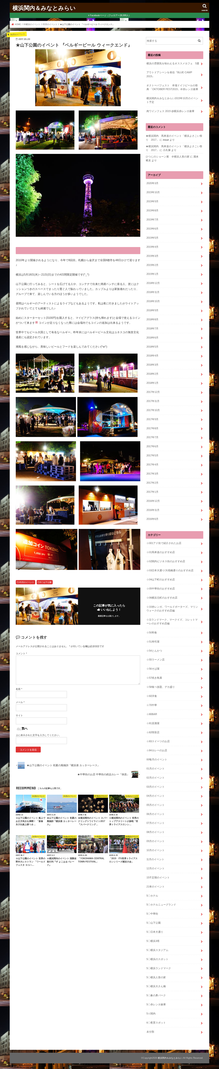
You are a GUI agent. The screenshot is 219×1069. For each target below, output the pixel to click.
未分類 (150, 1031)
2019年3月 (152, 256)
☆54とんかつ (154, 650)
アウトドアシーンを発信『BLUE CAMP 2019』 (170, 74)
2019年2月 (152, 265)
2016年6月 (152, 519)
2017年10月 (153, 410)
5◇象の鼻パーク (156, 995)
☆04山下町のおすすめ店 (160, 579)
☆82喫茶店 (152, 732)
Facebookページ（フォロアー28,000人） (110, 15)
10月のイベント (155, 850)
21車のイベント (155, 886)
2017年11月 (152, 401)
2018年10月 (153, 301)
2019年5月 (152, 237)
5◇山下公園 (45, 582)
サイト (19, 715)
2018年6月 (152, 337)
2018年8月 (152, 319)
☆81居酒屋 (152, 723)
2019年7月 (152, 219)
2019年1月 (152, 274)
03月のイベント (155, 786)
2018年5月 (152, 346)
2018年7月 (152, 328)
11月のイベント (155, 859)
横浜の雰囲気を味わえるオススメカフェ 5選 (172, 63)
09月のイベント (155, 841)
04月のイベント (155, 796)
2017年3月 (152, 473)
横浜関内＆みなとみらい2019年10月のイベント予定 (172, 100)
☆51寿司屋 (152, 641)
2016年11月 (152, 510)
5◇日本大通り (154, 932)
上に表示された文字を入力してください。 (38, 735)
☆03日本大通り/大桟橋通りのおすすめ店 (170, 570)
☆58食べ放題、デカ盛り (160, 687)
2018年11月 (152, 292)
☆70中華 (151, 705)
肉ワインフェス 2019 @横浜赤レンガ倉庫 (170, 111)
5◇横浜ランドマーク (158, 968)
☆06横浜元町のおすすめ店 (161, 597)
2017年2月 (152, 482)
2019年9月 (152, 201)
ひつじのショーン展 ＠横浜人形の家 (167, 156)
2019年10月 (153, 192)
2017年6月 (152, 446)
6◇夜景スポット (156, 1022)
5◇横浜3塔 (152, 941)
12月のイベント (155, 868)
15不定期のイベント (158, 877)
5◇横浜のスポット (157, 959)
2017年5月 (152, 455)
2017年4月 (152, 464)
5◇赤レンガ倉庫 (156, 1004)
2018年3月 (152, 364)
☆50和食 (151, 632)
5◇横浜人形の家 (156, 977)
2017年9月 (152, 419)
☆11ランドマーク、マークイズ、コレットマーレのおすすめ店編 (172, 621)
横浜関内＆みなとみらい (44, 7)
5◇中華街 (152, 913)
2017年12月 (153, 392)
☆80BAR (151, 714)
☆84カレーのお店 (156, 750)
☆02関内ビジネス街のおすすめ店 (165, 561)
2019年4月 (152, 247)
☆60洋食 (151, 696)
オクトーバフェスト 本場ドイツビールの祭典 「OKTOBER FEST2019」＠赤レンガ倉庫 (172, 87)
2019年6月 (152, 228)
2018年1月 (152, 383)
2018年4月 (152, 355)
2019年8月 (152, 210)
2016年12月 (153, 501)
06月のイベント (155, 814)
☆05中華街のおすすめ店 (160, 588)
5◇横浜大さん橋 (156, 986)
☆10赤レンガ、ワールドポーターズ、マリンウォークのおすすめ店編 (172, 608)
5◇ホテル (152, 895)
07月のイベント (155, 823)
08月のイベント (155, 832)
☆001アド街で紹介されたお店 (163, 543)
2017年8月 (152, 428)
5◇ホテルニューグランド (161, 904)
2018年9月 (152, 310)
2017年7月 (152, 437)
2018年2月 (152, 373)
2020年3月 (152, 183)
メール (20, 702)
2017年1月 (152, 491)
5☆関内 (151, 1013)
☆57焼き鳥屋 (154, 677)
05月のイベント (26, 582)
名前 (19, 689)
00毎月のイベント (156, 759)
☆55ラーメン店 (155, 659)
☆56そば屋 (152, 668)
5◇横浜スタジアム (157, 950)
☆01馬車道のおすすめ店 (160, 552)
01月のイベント (155, 768)
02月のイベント (155, 777)
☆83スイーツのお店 (158, 741)
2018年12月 (153, 283)
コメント (21, 653)
